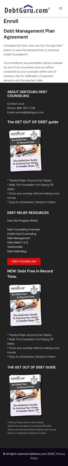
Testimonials (15, 246)
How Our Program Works (22, 220)
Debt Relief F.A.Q (17, 242)
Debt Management (18, 238)
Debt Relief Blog (16, 251)
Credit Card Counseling (21, 233)
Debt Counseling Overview (23, 229)
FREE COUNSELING (24, 261)
